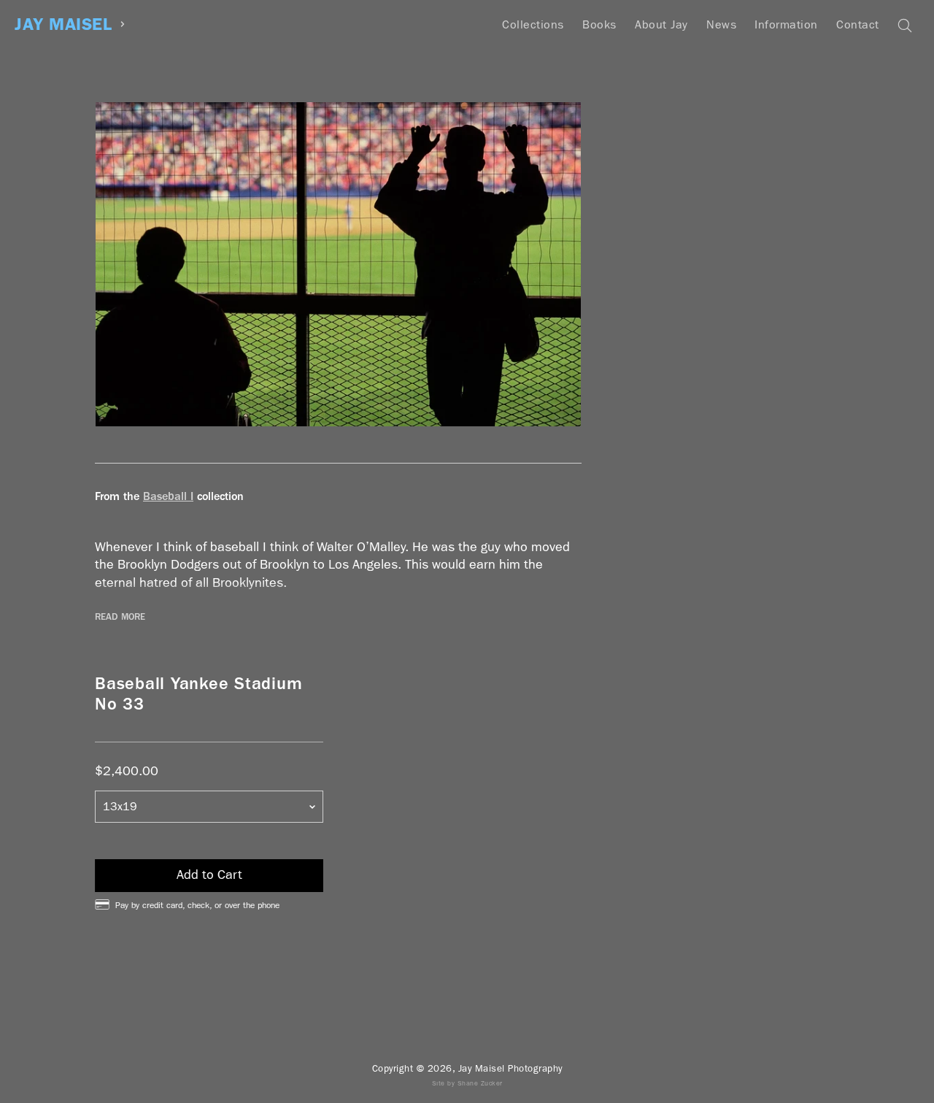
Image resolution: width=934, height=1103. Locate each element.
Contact (857, 24)
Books (599, 24)
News (721, 24)
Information (786, 24)
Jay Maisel (63, 24)
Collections (533, 24)
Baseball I (168, 496)
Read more (120, 617)
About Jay (661, 24)
